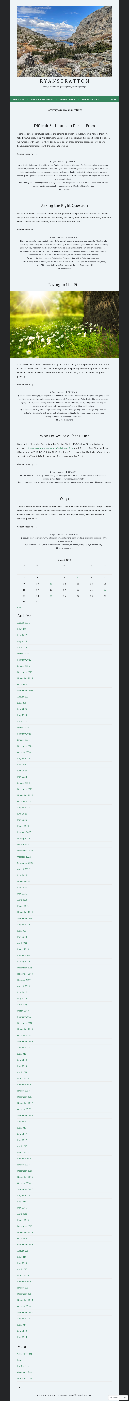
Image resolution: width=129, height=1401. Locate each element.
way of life (89, 265)
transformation (60, 175)
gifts (59, 538)
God (51, 168)
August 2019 (23, 986)
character (67, 165)
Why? (64, 498)
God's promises (70, 168)
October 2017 (24, 1109)
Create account (24, 1353)
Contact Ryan (66, 99)
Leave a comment (66, 420)
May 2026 (22, 641)
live (31, 402)
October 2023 (24, 801)
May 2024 (22, 776)
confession (22, 168)
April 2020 (22, 943)
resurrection (69, 251)
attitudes (24, 165)
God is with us (52, 262)
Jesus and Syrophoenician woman (71, 182)
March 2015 (23, 1275)
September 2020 (25, 918)
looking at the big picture (56, 413)
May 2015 (22, 1263)
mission (103, 172)
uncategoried (82, 175)
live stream (50, 482)
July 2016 (21, 1201)
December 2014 (25, 1293)
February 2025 (24, 733)
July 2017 (21, 1127)
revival (77, 251)
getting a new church (82, 409)
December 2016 (25, 1170)
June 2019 (22, 992)
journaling (104, 244)
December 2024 (25, 746)
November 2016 (25, 1176)
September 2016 (25, 1189)
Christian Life (77, 165)
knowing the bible (40, 186)
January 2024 (23, 782)
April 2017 (22, 1146)
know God (50, 265)
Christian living (69, 258)
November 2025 (25, 678)
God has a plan (93, 258)
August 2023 (23, 807)
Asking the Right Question (64, 205)
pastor (27, 175)
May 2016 (22, 1207)
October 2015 (24, 1238)
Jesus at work (90, 182)
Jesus (97, 168)
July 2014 (21, 1324)
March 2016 (23, 1220)
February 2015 (24, 1281)
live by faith (59, 265)
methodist (81, 172)
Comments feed (24, 1372)
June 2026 (22, 635)
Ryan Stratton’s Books (42, 99)
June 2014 (22, 1330)
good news (81, 168)
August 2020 (23, 924)
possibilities (24, 251)
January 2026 (23, 665)
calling (44, 395)
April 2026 (22, 647)
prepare (103, 402)
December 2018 (25, 1023)
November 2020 (25, 912)
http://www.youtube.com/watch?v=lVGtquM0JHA (50, 448)
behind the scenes (34, 545)
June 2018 (22, 1059)
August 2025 (23, 696)
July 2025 (21, 702)
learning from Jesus (56, 186)
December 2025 (25, 672)
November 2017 (25, 1103)
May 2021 (22, 893)
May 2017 (22, 1140)
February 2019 (24, 1016)
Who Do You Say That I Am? (64, 435)
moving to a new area (94, 413)
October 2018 (24, 1035)
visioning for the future (72, 416)
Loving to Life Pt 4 (64, 284)
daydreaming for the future (62, 409)
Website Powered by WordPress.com (75, 1395)
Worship (76, 255)
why (100, 545)
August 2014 (23, 1318)
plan (87, 402)
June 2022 (22, 875)
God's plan (28, 413)
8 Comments (66, 268)
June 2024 (22, 770)
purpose (41, 175)
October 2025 (24, 684)
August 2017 (23, 1121)
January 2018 (23, 1090)
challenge (73, 241)
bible (40, 165)
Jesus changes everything (95, 262)
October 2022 (24, 856)
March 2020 (23, 949)
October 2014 (24, 1306)
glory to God (45, 168)
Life (28, 402)
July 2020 (21, 930)
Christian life (57, 258)
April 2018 (22, 1072)
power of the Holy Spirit (74, 265)
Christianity (88, 165)
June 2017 (22, 1133)
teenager (97, 538)
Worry (70, 255)
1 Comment (65, 189)
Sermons (111, 99)
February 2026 (24, 659)
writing (57, 179)
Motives (20, 175)
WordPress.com (24, 1378)
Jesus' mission (102, 182)
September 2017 (25, 1115)
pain (84, 248)
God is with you (65, 262)
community (43, 538)
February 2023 (24, 832)
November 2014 (25, 1300)
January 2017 (23, 1164)
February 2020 (24, 955)
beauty (39, 241)
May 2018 (22, 1066)
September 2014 (25, 1312)
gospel (58, 399)
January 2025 (23, 739)
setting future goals (53, 416)
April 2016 (22, 1213)
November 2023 (25, 795)
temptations (85, 251)
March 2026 (23, 653)
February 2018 (24, 1084)
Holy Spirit (95, 244)
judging (33, 172)
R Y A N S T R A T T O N (64, 81)
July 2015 (21, 1256)
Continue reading (25, 154)
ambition (25, 241)
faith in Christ (80, 258)
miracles (96, 172)
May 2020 (22, 936)
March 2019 (23, 1010)
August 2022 (23, 869)
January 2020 (23, 961)
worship (69, 479)
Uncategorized (94, 175)
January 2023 (23, 838)
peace (104, 248)
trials (44, 255)
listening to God (39, 413)
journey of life (39, 265)
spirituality (81, 482)
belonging (33, 165)
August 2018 (23, 1047)
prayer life (40, 251)
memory (37, 402)
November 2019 (25, 973)
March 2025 (23, 727)
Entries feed (23, 1366)
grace (56, 475)
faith (37, 168)
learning (104, 399)
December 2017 (25, 1096)
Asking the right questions (40, 258)
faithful (50, 244)
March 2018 (23, 1078)
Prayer (32, 251)
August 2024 (23, 758)
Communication (80, 395)
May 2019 (22, 998)
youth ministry (66, 179)
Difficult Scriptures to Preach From (64, 125)
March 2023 (23, 826)
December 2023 (25, 789)
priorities (33, 175)
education (53, 538)
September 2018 (25, 1041)
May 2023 (22, 819)
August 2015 (23, 1250)
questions (49, 175)
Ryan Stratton (57, 161)
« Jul (19, 607)
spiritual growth (49, 479)
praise (95, 475)
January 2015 (23, 1287)
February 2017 (24, 1158)
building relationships (41, 409)
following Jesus (27, 182)
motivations (77, 248)
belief (45, 241)
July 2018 (21, 1053)
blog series (27, 409)
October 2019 (24, 979)
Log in (20, 1359)
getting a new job (99, 409)
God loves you (78, 262)
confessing (104, 165)
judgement (24, 172)
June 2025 (22, 709)
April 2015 (22, 1269)
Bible (66, 241)
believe (52, 241)
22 (105, 589)
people (86, 545)
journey (23, 248)
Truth (74, 175)
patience (97, 248)
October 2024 (24, 752)
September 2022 (25, 862)
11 (51, 583)
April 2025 (22, 721)
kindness (48, 172)
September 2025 (25, 690)
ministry (89, 172)
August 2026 (23, 622)
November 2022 (25, 850)
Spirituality (60, 479)
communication (54, 545)
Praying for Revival (91, 99)
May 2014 (22, 1337)
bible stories (48, 165)
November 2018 (25, 1029)
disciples (30, 168)
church (96, 165)
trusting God (89, 186)
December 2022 (25, 844)
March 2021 (23, 906)
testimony (95, 251)
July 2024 (21, 764)
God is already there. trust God (34, 262)
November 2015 (25, 1232)
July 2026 (21, 629)
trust (69, 175)
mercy (29, 248)
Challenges (58, 165)
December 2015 (25, 1226)
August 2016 (23, 1195)
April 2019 (22, 1004)
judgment (40, 172)
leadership (57, 172)
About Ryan (18, 99)
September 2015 (25, 1244)
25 (51, 596)
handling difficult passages (46, 182)
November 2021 (25, 881)
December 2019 (25, 967)
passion (90, 248)
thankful (103, 251)
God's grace (58, 168)
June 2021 (22, 887)
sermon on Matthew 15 (73, 186)
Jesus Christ (104, 168)
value (69, 541)
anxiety (33, 241)
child (45, 545)
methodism (71, 172)
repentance (58, 251)
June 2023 (22, 813)
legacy (23, 402)
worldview (105, 175)
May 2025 (22, 715)
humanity (90, 168)
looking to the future (76, 413)
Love (82, 538)
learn (64, 172)
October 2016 (24, 1183)
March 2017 (23, 1152)
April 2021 (22, 899)
